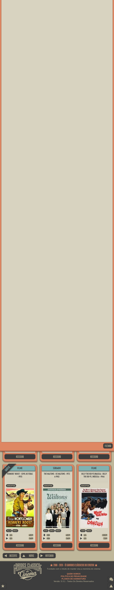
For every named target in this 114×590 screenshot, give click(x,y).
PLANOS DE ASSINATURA (74, 579)
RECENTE (10, 555)
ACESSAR (20, 456)
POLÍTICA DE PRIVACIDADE (74, 576)
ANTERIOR (47, 555)
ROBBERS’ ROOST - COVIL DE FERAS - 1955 (20, 475)
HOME (28, 555)
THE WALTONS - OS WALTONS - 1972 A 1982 (57, 475)
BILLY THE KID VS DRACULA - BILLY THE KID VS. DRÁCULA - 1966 (94, 475)
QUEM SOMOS (73, 574)
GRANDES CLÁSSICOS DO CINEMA (27, 565)
